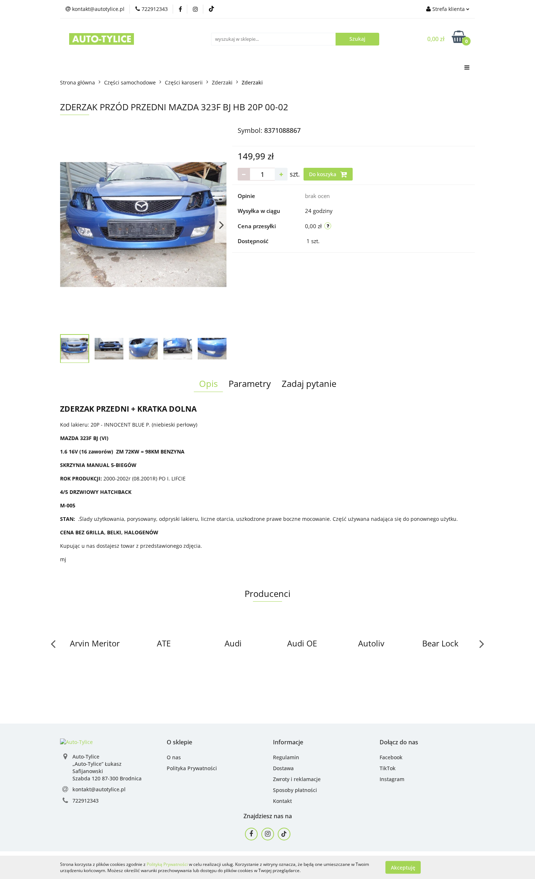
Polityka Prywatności (192, 768)
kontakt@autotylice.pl (99, 789)
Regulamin (286, 757)
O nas (174, 757)
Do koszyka (323, 174)
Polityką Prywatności (167, 864)
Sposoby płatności (295, 790)
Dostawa (283, 768)
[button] (179, 742)
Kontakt (282, 800)
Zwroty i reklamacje (297, 779)
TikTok (388, 768)
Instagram (392, 779)
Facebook (391, 757)
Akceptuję (403, 867)
